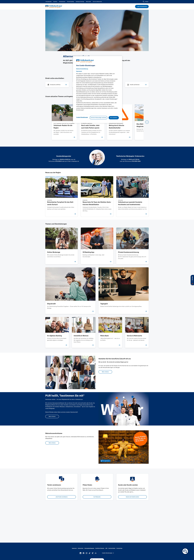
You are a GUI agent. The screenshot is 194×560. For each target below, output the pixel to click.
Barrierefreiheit (112, 548)
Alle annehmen (113, 117)
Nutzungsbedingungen (89, 548)
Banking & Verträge (80, 1)
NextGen (55, 1)
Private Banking (70, 1)
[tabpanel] (64, 122)
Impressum (74, 548)
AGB (106, 548)
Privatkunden (49, 1)
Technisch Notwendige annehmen (98, 117)
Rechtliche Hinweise (99, 548)
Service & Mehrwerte (97, 1)
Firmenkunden (62, 1)
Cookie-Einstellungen (82, 117)
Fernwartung (119, 548)
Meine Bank (88, 1)
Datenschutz (80, 548)
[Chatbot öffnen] (185, 551)
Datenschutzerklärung (82, 69)
